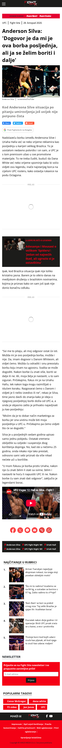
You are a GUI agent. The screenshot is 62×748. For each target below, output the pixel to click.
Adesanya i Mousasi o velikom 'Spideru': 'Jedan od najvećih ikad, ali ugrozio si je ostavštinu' (41, 254)
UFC (42, 707)
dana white (39, 701)
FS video (12, 707)
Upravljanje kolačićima (31, 737)
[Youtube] (52, 716)
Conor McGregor (16, 701)
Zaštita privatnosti (26, 728)
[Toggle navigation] (3, 3)
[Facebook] (47, 716)
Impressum (17, 724)
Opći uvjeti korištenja (33, 724)
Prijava (31, 680)
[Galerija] (31, 81)
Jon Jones (28, 707)
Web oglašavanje (44, 728)
